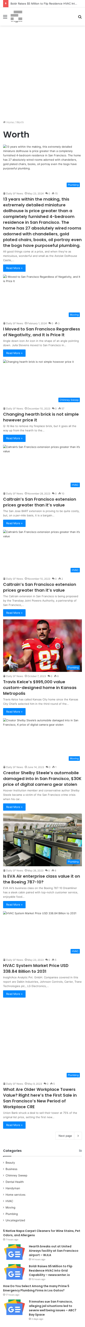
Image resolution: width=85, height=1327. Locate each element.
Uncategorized (15, 1220)
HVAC (9, 1201)
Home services (15, 1194)
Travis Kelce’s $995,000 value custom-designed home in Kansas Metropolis (40, 687)
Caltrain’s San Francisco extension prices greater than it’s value (39, 502)
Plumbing (12, 1214)
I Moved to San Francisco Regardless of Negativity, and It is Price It (41, 332)
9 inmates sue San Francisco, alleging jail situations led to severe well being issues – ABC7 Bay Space (52, 1308)
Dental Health (15, 1181)
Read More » (14, 268)
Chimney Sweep (16, 1175)
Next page (65, 1135)
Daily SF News (14, 193)
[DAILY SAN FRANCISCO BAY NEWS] (16, 16)
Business (11, 1169)
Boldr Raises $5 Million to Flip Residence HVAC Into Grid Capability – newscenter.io (50, 1270)
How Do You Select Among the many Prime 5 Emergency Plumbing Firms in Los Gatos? (36, 1288)
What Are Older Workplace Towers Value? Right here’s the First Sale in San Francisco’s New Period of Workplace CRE (40, 1098)
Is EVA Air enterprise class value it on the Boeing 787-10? (41, 879)
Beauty (10, 1162)
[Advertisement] (42, 74)
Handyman (13, 1188)
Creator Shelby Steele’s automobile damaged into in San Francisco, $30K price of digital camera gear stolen (42, 778)
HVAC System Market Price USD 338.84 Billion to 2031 (35, 968)
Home (10, 122)
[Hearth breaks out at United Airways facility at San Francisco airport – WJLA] (14, 1252)
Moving (10, 1207)
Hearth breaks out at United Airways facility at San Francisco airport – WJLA (53, 1250)
